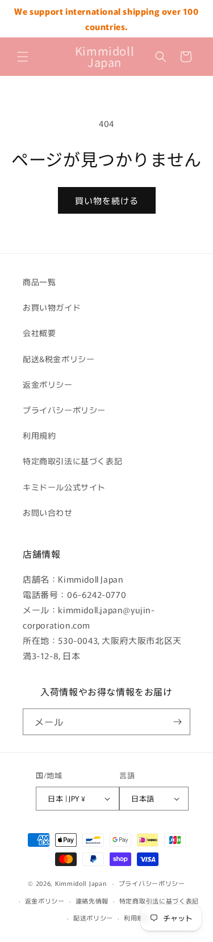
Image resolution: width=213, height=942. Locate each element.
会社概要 (39, 332)
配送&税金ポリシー (58, 358)
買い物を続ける (107, 200)
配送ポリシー (93, 917)
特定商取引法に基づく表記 (72, 460)
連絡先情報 (92, 900)
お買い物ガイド (52, 307)
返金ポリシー (48, 384)
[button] (22, 56)
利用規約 (39, 435)
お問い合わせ (48, 512)
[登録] (177, 721)
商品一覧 (39, 281)
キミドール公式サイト (64, 487)
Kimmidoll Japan (81, 883)
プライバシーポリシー (64, 409)
